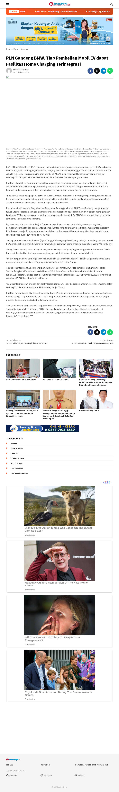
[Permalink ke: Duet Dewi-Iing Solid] (96, 399)
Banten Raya (12, 49)
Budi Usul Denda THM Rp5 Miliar (21, 379)
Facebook (13, 775)
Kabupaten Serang (19, 473)
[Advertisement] (59, 729)
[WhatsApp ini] (110, 71)
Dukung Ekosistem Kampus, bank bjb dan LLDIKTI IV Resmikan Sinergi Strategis (22, 413)
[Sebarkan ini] (90, 71)
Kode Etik (45, 765)
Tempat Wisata (17, 458)
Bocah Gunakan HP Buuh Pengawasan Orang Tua (92, 341)
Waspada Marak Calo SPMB (55, 379)
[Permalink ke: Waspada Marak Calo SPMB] (59, 368)
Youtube (81, 775)
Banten (14, 443)
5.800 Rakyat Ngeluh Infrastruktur (92, 11)
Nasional (24, 49)
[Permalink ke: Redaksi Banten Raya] (9, 70)
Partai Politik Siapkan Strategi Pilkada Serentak (26, 341)
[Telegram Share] (103, 71)
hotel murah (16, 463)
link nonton (16, 468)
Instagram (48, 775)
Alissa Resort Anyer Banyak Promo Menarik (45, 11)
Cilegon (14, 453)
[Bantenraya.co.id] (59, 4)
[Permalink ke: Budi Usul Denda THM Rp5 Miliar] (23, 368)
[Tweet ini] (97, 71)
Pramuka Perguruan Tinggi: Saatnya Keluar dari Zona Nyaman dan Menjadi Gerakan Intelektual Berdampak (59, 414)
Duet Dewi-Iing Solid (89, 410)
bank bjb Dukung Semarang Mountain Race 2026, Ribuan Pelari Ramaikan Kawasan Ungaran (95, 382)
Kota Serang (16, 448)
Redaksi (9, 765)
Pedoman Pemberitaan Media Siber (91, 765)
